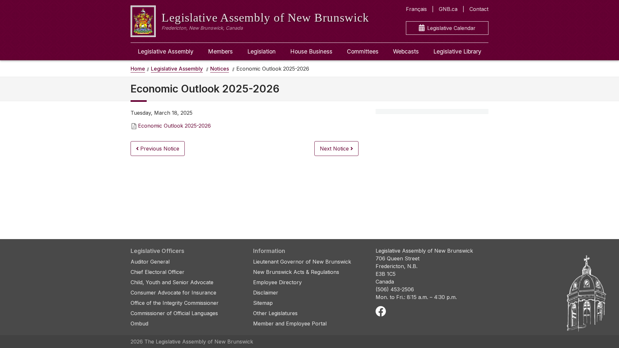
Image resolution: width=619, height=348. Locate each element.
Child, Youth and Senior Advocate (172, 282)
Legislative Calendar (451, 28)
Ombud (139, 323)
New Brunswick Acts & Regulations (296, 272)
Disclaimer (265, 292)
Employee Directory (277, 282)
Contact (478, 9)
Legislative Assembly (165, 51)
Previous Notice (159, 148)
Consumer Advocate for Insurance (173, 292)
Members (220, 51)
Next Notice (335, 148)
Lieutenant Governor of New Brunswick (302, 261)
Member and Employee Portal (290, 323)
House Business (311, 51)
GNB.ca (448, 9)
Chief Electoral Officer (157, 272)
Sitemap (263, 303)
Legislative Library (457, 51)
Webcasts (406, 51)
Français (416, 9)
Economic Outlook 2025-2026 (174, 125)
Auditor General (150, 261)
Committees (362, 51)
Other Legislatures (275, 313)
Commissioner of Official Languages (174, 313)
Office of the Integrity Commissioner (175, 303)
